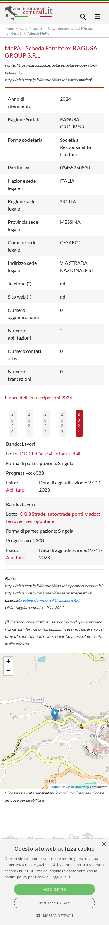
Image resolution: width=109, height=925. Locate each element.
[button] (54, 915)
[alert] (54, 882)
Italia (23, 28)
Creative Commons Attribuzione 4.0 (48, 600)
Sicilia (37, 28)
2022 (45, 423)
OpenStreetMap (77, 786)
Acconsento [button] (54, 889)
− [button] (8, 670)
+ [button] (8, 661)
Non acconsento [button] (54, 903)
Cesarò (16, 33)
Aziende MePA (38, 33)
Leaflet (55, 786)
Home (9, 28)
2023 (62, 423)
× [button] (103, 844)
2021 (29, 423)
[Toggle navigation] (83, 16)
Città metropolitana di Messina (71, 28)
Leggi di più (60, 877)
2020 (12, 423)
